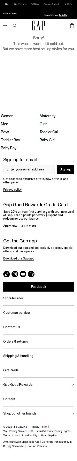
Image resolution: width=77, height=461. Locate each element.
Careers (9, 399)
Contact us (11, 327)
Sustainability (29, 435)
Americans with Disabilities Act (21, 441)
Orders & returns (15, 341)
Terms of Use (10, 435)
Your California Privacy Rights (54, 431)
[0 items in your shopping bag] (72, 25)
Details (63, 15)
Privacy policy (12, 189)
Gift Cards (10, 370)
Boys (5, 132)
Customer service (16, 313)
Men (4, 124)
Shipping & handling (18, 356)
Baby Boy (8, 148)
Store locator (13, 298)
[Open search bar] (14, 25)
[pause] (72, 13)
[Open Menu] (5, 25)
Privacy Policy (39, 426)
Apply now (10, 225)
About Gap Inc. (48, 435)
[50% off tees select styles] (34, 13)
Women (7, 116)
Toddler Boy (10, 140)
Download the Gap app (18, 258)
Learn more (28, 225)
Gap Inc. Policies (37, 446)
